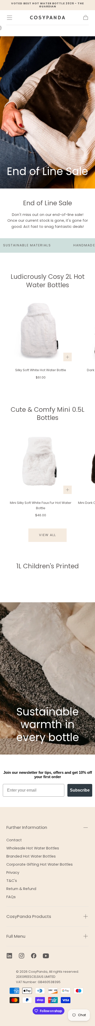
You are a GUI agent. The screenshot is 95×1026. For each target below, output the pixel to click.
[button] (9, 17)
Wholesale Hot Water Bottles (32, 848)
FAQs (11, 896)
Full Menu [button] (15, 936)
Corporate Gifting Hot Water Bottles (39, 864)
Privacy (12, 872)
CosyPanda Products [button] (28, 916)
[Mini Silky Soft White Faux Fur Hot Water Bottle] (40, 463)
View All (47, 535)
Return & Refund (21, 888)
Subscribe (80, 790)
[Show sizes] (67, 357)
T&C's (11, 880)
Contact (14, 840)
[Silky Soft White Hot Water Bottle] (40, 330)
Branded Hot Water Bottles (31, 856)
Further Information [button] (26, 827)
